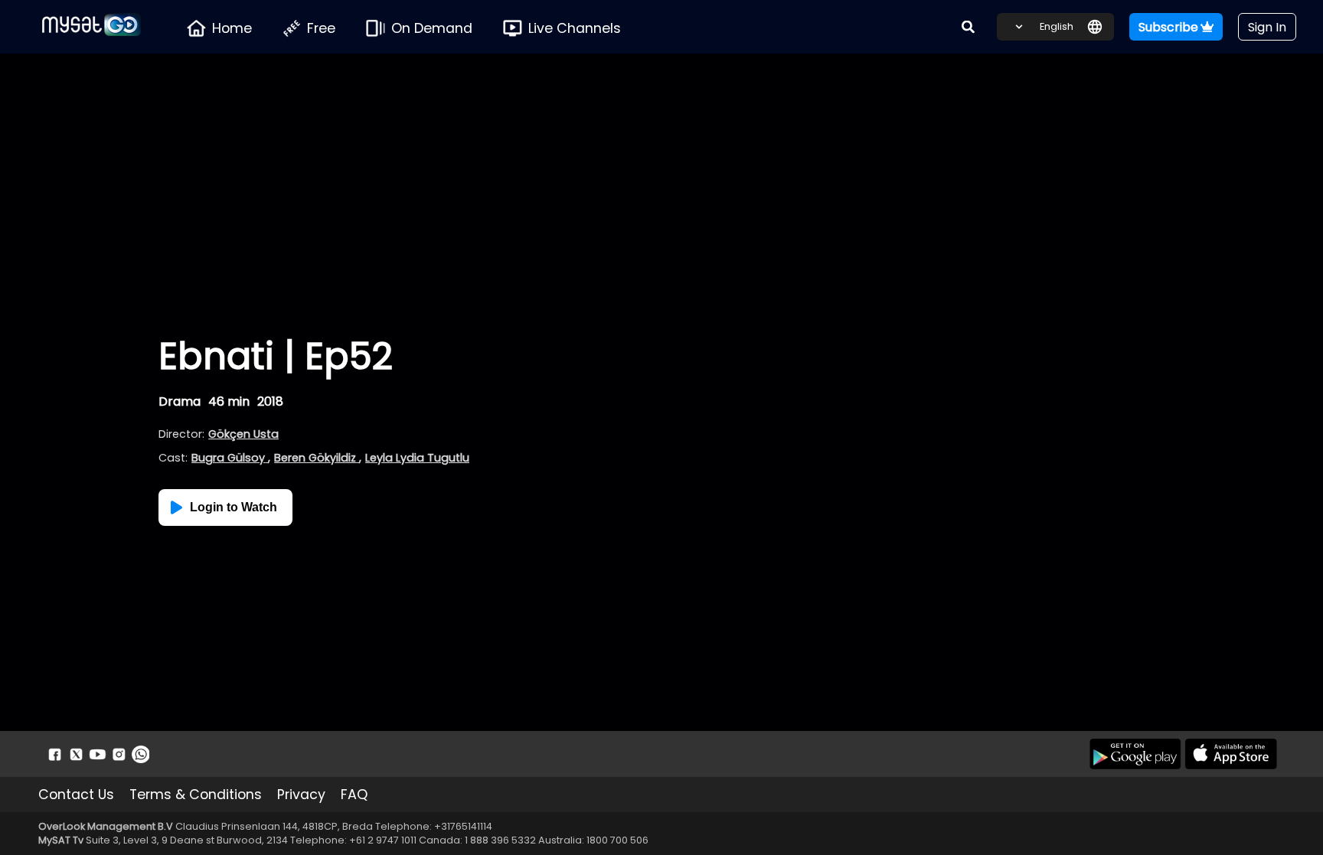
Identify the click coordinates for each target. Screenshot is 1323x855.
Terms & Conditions (195, 794)
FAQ (354, 794)
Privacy (301, 794)
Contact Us (76, 794)
